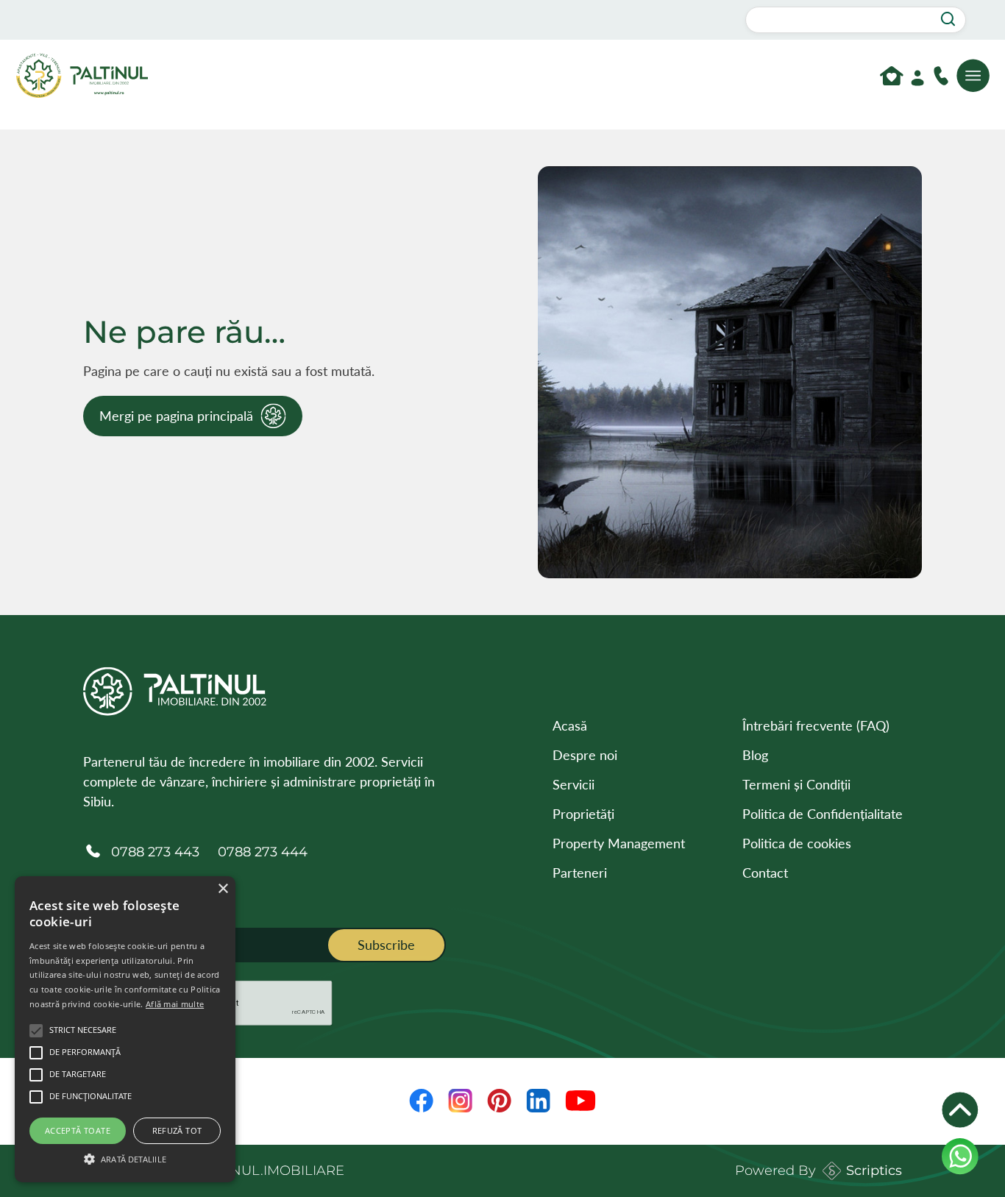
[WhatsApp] (960, 1156)
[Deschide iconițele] (960, 1110)
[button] (125, 1157)
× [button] (222, 889)
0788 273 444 (263, 852)
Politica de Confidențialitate (822, 814)
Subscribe (386, 945)
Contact (765, 872)
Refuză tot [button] (177, 1130)
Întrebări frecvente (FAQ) (815, 725)
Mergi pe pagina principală (176, 415)
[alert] (125, 1029)
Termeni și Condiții (796, 784)
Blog (755, 755)
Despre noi (585, 755)
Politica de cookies (796, 843)
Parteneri (580, 872)
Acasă (570, 725)
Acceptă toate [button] (77, 1130)
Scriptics (874, 1170)
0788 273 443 (155, 852)
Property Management (619, 843)
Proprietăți (583, 814)
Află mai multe (175, 1003)
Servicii (573, 784)
